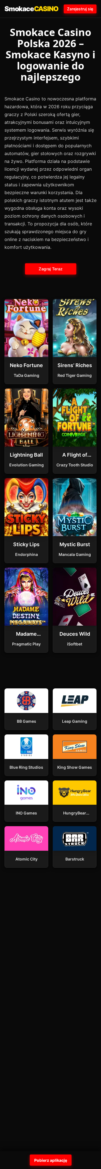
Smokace (31, 9)
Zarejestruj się (80, 8)
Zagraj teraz (50, 268)
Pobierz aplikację (50, 1160)
